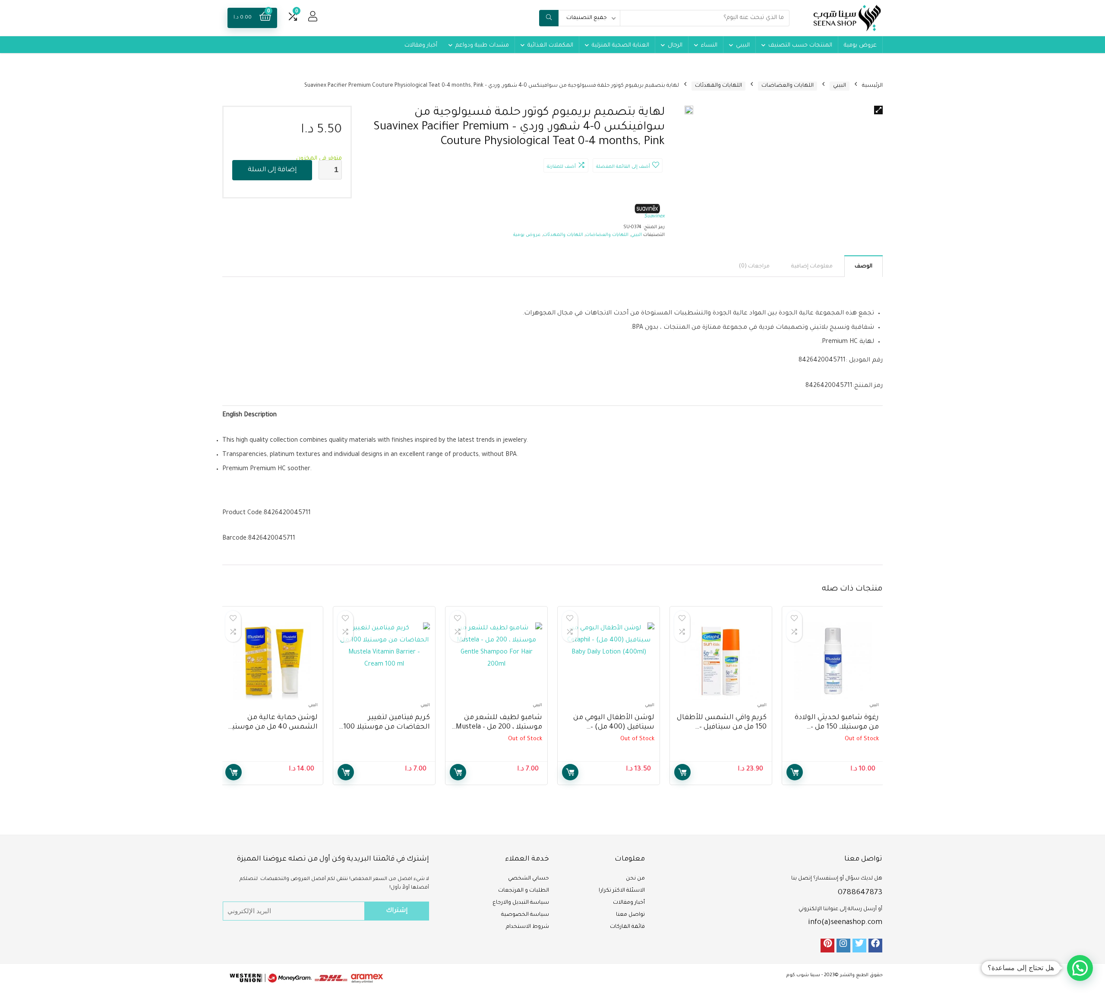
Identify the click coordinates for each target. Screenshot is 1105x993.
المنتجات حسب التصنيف (800, 45)
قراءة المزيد (794, 772)
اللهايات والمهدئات (718, 86)
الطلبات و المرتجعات (523, 891)
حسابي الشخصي (528, 879)
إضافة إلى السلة (272, 170)
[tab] (863, 266)
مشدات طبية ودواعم (482, 45)
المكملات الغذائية (550, 45)
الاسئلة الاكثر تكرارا (622, 891)
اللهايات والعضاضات (787, 86)
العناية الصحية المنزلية (620, 45)
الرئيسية (872, 86)
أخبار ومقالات (420, 45)
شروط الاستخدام (527, 927)
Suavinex (654, 217)
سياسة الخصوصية (525, 915)
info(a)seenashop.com (845, 923)
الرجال (675, 45)
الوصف (863, 267)
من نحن (635, 879)
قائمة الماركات (627, 927)
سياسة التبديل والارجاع (521, 903)
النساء (709, 45)
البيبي (743, 45)
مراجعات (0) (754, 267)
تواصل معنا (630, 915)
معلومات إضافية (812, 267)
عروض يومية (860, 45)
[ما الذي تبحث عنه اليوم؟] (549, 18)
